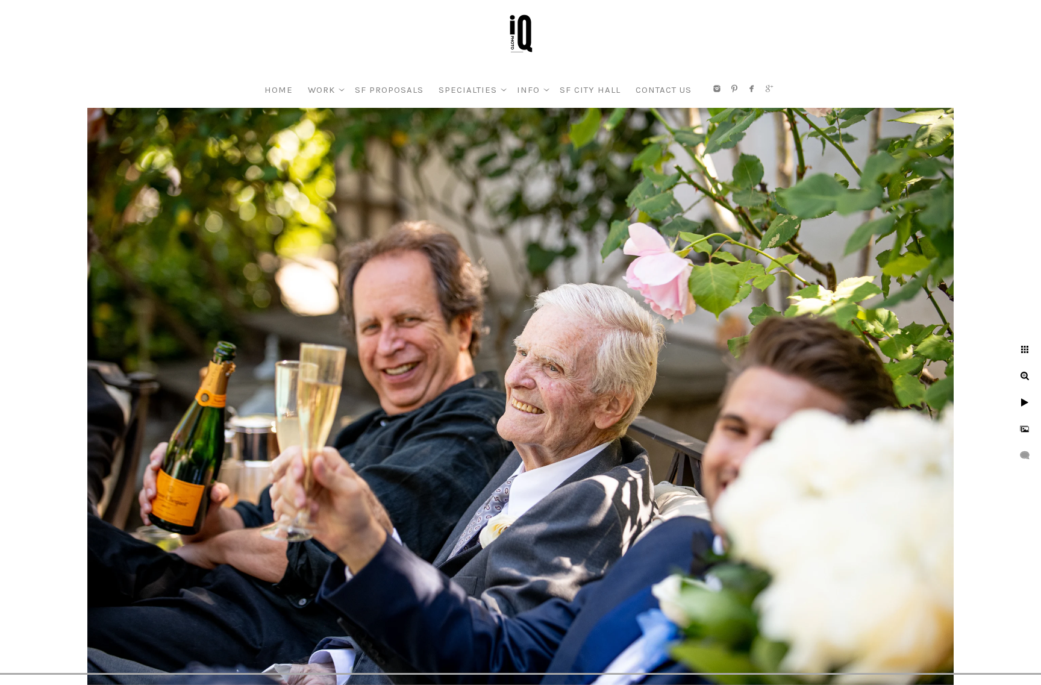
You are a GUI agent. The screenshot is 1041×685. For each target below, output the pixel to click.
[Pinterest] (734, 88)
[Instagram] (717, 88)
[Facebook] (752, 88)
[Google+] (769, 88)
